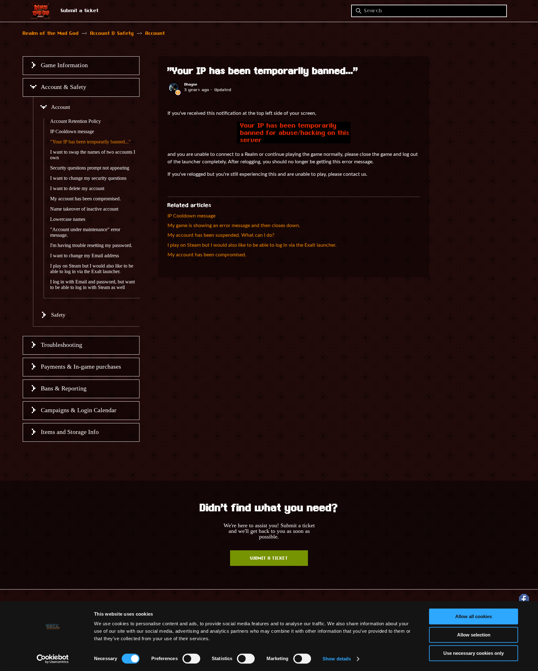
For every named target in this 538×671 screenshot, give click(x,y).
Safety (58, 315)
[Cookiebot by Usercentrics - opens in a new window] (53, 659)
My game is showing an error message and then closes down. (234, 225)
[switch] (191, 659)
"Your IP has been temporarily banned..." (90, 141)
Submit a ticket (80, 11)
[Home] (40, 16)
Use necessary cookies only (473, 653)
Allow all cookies (473, 616)
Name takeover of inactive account (84, 209)
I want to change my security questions (88, 178)
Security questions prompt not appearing (89, 167)
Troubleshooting (61, 344)
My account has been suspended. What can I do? (221, 235)
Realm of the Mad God (51, 33)
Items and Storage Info (70, 431)
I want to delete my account (77, 188)
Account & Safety (112, 33)
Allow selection (473, 634)
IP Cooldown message (72, 131)
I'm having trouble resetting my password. (91, 245)
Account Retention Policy (75, 121)
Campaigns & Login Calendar (78, 410)
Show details (337, 658)
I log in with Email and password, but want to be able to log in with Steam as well (92, 284)
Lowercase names (67, 219)
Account (155, 33)
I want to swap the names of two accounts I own (92, 154)
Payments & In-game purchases (81, 366)
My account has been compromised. (85, 198)
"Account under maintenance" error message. (85, 232)
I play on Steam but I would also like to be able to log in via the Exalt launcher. (91, 268)
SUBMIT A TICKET (269, 558)
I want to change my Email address (84, 255)
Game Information (64, 65)
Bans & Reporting (64, 388)
